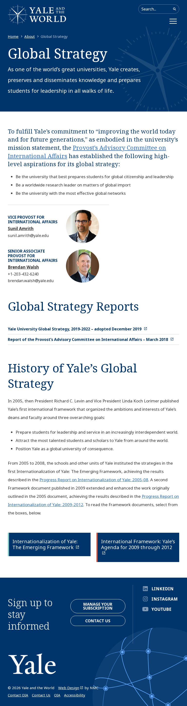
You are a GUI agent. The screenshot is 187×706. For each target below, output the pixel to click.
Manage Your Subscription (97, 606)
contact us (97, 621)
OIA (57, 695)
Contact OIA (18, 695)
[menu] (173, 21)
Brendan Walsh (23, 267)
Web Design (68, 687)
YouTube (161, 609)
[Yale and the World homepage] (37, 15)
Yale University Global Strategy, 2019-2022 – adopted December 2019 (75, 329)
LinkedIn (162, 589)
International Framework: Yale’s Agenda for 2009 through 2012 (138, 544)
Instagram (164, 599)
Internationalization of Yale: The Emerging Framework (45, 544)
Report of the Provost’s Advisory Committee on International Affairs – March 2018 (88, 339)
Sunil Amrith (21, 228)
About (29, 36)
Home (13, 36)
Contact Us (41, 695)
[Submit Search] (174, 9)
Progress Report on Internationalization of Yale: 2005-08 (93, 479)
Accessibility (74, 695)
